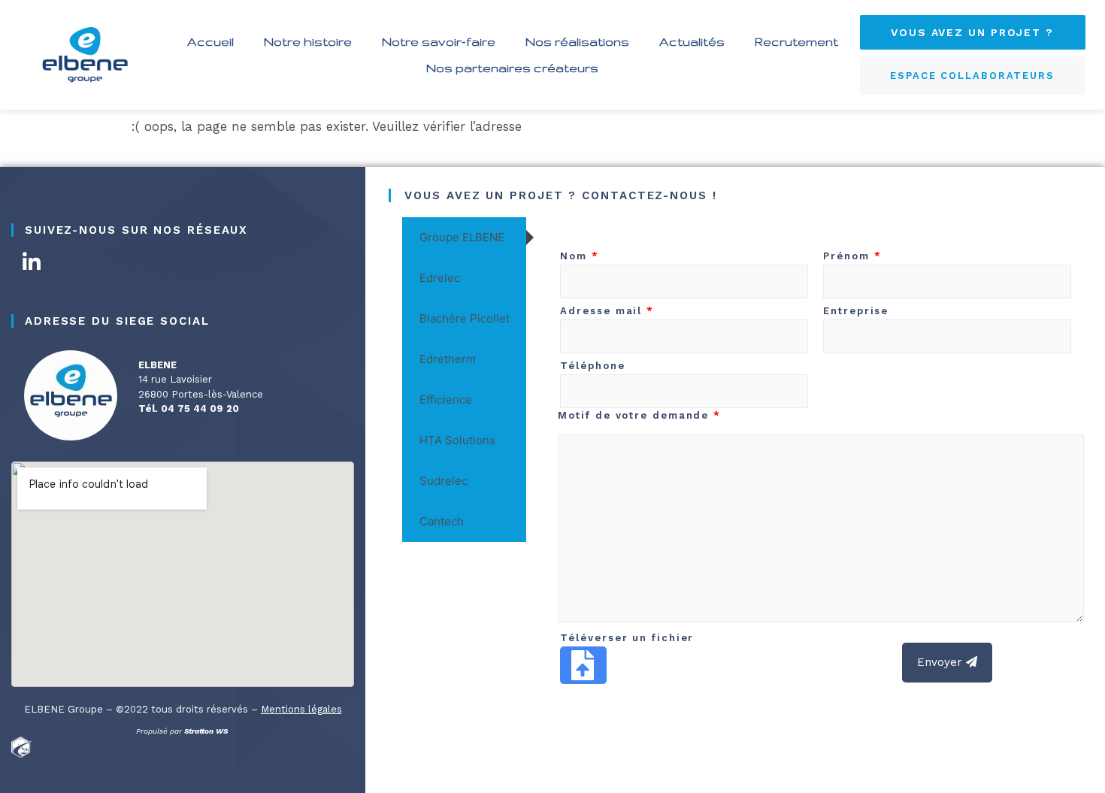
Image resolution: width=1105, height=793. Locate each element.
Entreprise (856, 311)
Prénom (852, 256)
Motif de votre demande (639, 415)
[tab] (464, 237)
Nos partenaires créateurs (512, 67)
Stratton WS (207, 731)
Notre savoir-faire (438, 41)
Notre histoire (308, 41)
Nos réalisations (577, 41)
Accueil (210, 41)
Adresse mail (607, 311)
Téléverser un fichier (627, 638)
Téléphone (592, 366)
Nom (579, 256)
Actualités (692, 41)
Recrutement (796, 41)
